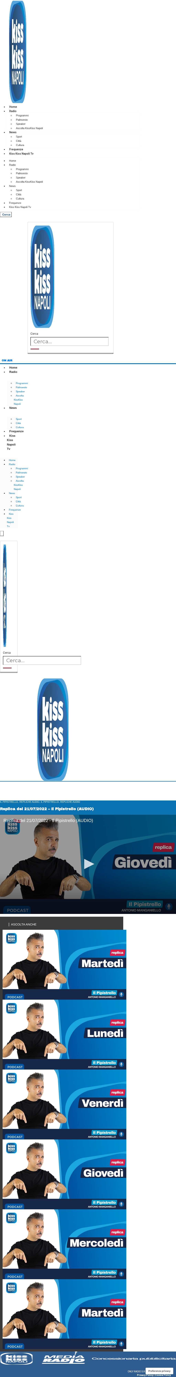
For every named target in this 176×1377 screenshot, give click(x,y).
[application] (88, 864)
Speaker (20, 123)
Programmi (22, 115)
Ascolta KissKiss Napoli (29, 128)
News (12, 132)
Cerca (34, 333)
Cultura (20, 145)
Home (13, 106)
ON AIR (7, 360)
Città (18, 140)
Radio (12, 111)
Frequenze (16, 149)
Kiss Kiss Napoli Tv (21, 153)
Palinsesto (22, 119)
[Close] (70, 353)
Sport (19, 136)
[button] (88, 864)
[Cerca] (34, 348)
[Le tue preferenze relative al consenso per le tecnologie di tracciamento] (159, 1371)
